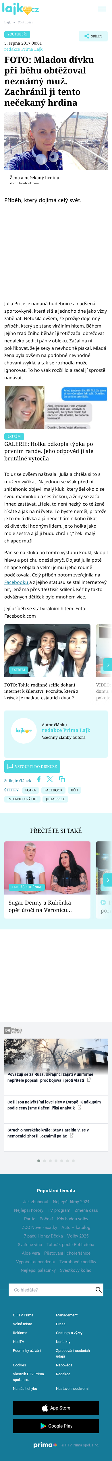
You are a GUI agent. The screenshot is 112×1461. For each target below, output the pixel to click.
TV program (59, 1210)
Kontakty (63, 1342)
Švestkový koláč (75, 1270)
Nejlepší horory (28, 1210)
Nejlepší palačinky (38, 1270)
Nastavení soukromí (72, 1388)
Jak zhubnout (36, 1201)
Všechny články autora (64, 737)
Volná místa (22, 1324)
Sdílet (90, 37)
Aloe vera (31, 1253)
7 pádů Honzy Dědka (43, 1236)
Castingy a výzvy (69, 1333)
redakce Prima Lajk (23, 49)
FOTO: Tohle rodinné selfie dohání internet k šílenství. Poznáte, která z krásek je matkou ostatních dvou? (41, 691)
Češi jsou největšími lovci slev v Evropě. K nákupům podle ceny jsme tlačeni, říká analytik (54, 1105)
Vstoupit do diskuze (36, 766)
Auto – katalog (75, 1227)
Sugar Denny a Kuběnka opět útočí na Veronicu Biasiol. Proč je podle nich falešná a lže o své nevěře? (43, 906)
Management (67, 1315)
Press (60, 1324)
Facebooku (16, 582)
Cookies (19, 1365)
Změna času (86, 1210)
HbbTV (18, 1342)
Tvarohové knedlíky (77, 1261)
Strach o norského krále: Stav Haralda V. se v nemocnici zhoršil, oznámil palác (48, 1133)
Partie (29, 1219)
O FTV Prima (23, 1315)
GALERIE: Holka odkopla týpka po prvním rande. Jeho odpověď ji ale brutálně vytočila (48, 451)
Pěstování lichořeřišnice (67, 1253)
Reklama (20, 1333)
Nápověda (64, 1365)
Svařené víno (30, 1244)
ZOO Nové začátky (39, 1227)
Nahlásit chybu (25, 1388)
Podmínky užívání (27, 1350)
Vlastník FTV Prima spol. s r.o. (28, 1377)
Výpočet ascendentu (35, 1261)
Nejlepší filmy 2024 (71, 1201)
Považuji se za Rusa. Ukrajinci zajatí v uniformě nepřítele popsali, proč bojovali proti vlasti (50, 1077)
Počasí (46, 1219)
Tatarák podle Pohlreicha (70, 1244)
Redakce (63, 1374)
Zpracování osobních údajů (73, 1353)
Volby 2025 (77, 1236)
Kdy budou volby (72, 1219)
